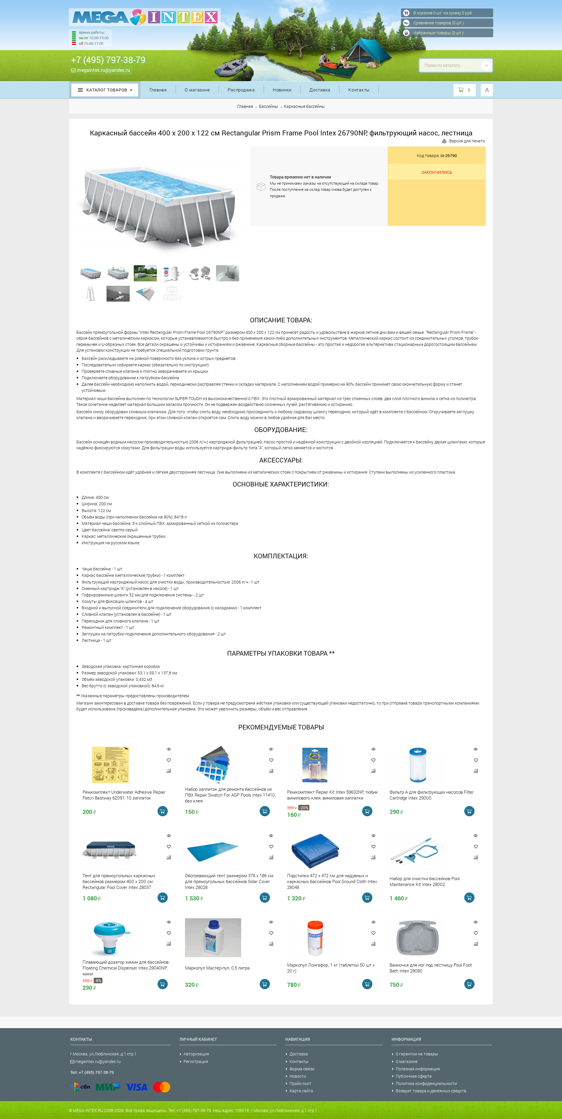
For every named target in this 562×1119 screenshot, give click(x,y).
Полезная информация (418, 1069)
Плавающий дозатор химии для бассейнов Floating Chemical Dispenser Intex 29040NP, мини (126, 968)
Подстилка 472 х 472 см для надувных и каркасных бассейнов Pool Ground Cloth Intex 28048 (332, 881)
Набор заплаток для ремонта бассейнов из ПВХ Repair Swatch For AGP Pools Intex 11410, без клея (230, 795)
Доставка (319, 90)
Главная (158, 90)
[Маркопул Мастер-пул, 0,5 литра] (223, 937)
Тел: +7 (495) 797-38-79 (92, 1072)
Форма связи (301, 1069)
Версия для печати (467, 141)
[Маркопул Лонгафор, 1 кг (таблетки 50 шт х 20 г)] (325, 937)
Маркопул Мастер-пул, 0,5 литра (217, 968)
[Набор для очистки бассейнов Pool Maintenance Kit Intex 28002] (428, 851)
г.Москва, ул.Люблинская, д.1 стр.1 (103, 1054)
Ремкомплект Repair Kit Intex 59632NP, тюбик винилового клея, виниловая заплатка (332, 795)
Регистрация (196, 1061)
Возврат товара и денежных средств (431, 1091)
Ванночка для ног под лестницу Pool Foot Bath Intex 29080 (431, 968)
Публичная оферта (414, 1076)
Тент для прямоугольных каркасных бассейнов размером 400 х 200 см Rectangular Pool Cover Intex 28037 (119, 881)
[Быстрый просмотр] (169, 749)
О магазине (197, 90)
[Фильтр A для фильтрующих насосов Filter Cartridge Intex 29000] (428, 764)
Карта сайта (301, 1091)
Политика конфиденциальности (426, 1083)
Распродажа (241, 90)
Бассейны (268, 106)
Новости (297, 1076)
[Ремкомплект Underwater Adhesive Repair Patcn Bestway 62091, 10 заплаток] (121, 764)
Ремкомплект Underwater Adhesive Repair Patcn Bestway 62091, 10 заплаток (124, 795)
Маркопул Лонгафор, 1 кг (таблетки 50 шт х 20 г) (331, 968)
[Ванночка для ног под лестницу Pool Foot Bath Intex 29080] (428, 937)
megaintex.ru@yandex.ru (103, 70)
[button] (169, 760)
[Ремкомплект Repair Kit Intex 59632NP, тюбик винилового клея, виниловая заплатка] (325, 764)
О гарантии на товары (417, 1054)
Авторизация (196, 1054)
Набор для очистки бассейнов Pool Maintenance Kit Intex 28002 (425, 881)
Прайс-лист (300, 1083)
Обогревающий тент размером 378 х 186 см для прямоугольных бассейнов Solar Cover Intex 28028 (229, 881)
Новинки (282, 90)
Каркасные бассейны (304, 106)
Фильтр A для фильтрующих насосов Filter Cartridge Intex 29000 (432, 795)
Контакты (359, 90)
